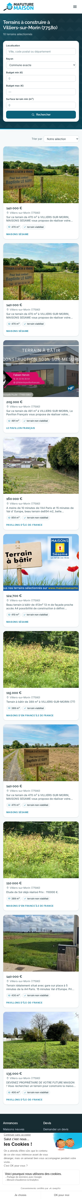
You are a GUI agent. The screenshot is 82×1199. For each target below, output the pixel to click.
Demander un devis (55, 1129)
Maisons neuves (13, 1129)
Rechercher (43, 114)
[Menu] (75, 7)
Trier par (37, 138)
